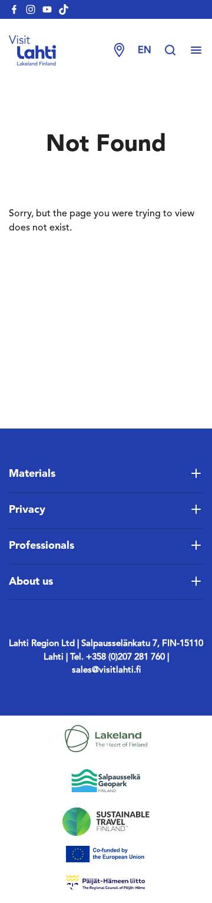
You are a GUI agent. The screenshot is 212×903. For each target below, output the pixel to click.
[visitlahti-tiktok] (63, 9)
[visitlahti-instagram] (30, 9)
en (144, 50)
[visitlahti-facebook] (14, 9)
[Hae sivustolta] (176, 50)
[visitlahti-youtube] (47, 9)
